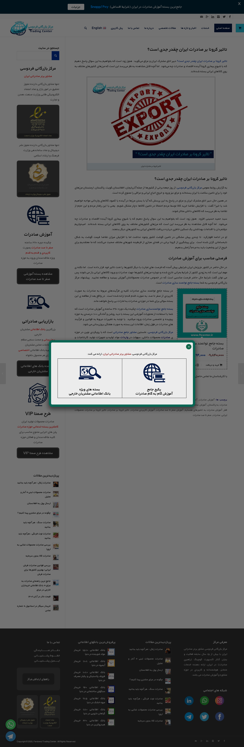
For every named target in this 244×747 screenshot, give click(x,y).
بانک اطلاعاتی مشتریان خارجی (90, 393)
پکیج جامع (154, 389)
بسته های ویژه (89, 389)
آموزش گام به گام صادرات (154, 393)
